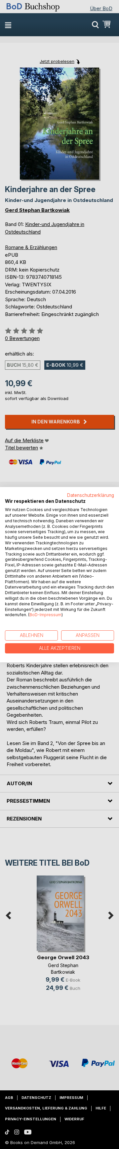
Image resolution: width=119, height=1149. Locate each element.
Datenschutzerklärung (90, 495)
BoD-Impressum (45, 614)
